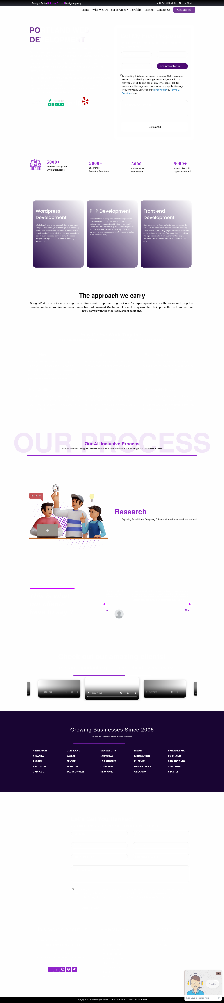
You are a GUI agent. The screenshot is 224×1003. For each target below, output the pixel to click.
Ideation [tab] (73, 470)
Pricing (149, 9)
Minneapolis (142, 756)
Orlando (140, 771)
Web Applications (112, 953)
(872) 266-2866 (167, 3)
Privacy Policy (160, 89)
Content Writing (111, 963)
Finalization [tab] (180, 470)
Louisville (107, 766)
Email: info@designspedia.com (63, 962)
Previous (102, 603)
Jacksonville (75, 771)
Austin (37, 761)
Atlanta (38, 756)
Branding (107, 972)
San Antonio (176, 761)
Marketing (108, 976)
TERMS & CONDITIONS (137, 999)
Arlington (40, 750)
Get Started (184, 9)
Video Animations (112, 967)
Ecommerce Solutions (114, 949)
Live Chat (186, 3)
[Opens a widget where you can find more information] (203, 985)
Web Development (112, 944)
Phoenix (139, 761)
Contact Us (163, 9)
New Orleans (142, 766)
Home (85, 9)
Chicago (38, 771)
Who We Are (100, 9)
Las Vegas (106, 756)
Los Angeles (108, 761)
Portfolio (136, 9)
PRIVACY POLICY (117, 999)
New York (106, 771)
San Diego (174, 766)
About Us (164, 944)
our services (118, 9)
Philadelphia (176, 750)
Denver (71, 761)
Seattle (173, 771)
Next (188, 603)
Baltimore (39, 766)
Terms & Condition (156, 897)
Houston (72, 766)
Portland (174, 756)
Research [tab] (46, 470)
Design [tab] (100, 470)
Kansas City (108, 750)
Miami (138, 750)
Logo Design (109, 940)
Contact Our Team (89, 908)
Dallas (71, 756)
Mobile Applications (113, 958)
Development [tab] (154, 470)
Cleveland (73, 750)
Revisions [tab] (127, 470)
